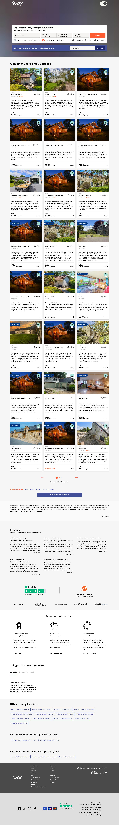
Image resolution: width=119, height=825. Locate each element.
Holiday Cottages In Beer (81, 718)
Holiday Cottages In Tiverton (64, 714)
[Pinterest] (34, 809)
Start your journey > (89, 653)
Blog (32, 775)
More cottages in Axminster (59, 494)
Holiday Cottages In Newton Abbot (21, 714)
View (38, 114)
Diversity (52, 775)
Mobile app (34, 773)
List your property (55, 777)
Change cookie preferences (38, 787)
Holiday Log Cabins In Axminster (42, 757)
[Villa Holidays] (104, 774)
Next (76, 477)
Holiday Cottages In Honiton (63, 709)
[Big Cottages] (95, 774)
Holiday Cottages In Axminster (20, 709)
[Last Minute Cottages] (80, 769)
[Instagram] (29, 809)
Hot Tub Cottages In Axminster (49, 740)
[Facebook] (19, 809)
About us (52, 768)
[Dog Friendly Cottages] (102, 769)
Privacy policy (34, 780)
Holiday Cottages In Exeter (19, 723)
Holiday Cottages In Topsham (20, 718)
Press (51, 773)
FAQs (32, 768)
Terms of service (35, 777)
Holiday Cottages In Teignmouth (42, 709)
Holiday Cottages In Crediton (63, 718)
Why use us (34, 770)
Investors (52, 782)
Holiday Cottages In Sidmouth (44, 714)
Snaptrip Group (96, 815)
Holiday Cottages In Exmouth (85, 714)
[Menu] (103, 3)
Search (97, 35)
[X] (24, 809)
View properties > (19, 653)
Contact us (34, 782)
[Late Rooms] (91, 769)
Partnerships (53, 780)
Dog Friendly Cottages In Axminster (24, 740)
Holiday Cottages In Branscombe (84, 709)
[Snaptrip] (17, 3)
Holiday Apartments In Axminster (64, 757)
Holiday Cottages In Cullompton (41, 718)
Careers (52, 770)
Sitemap (33, 784)
